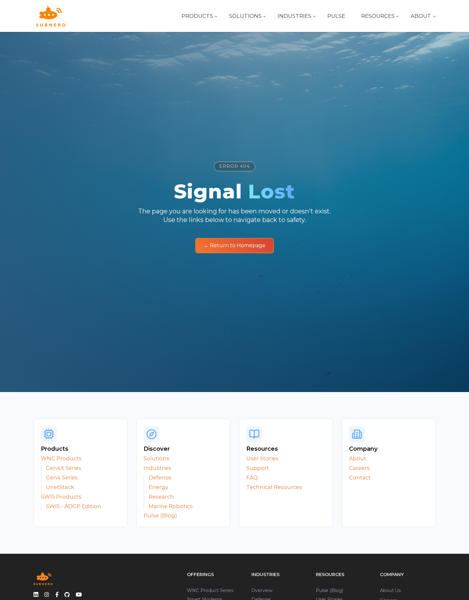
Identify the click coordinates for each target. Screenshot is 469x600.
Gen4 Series (62, 477)
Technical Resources (274, 487)
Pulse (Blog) (160, 515)
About (357, 458)
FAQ (252, 477)
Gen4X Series (63, 468)
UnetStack (60, 487)
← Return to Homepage (234, 245)
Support (257, 468)
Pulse (336, 16)
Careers (359, 468)
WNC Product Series (210, 590)
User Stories (262, 458)
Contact (360, 477)
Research (161, 496)
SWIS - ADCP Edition (73, 506)
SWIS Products (61, 496)
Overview (261, 590)
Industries (157, 468)
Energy (158, 487)
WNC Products (61, 458)
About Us (390, 590)
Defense (160, 477)
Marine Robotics (171, 506)
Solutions (156, 458)
